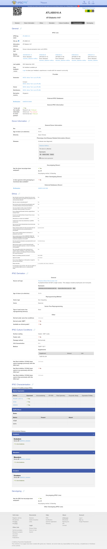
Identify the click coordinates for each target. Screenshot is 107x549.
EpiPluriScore (17, 410)
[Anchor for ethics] (18, 193)
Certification (49, 520)
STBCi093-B (75, 55)
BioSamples (16, 101)
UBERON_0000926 (25, 459)
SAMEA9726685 (27, 101)
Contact (64, 525)
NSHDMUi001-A (27, 55)
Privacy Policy (70, 6)
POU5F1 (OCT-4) (18, 399)
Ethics (41, 23)
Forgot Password (83, 521)
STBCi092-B (42, 55)
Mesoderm (16, 452)
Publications (16, 537)
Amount (69, 353)
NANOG (15, 405)
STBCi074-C (91, 55)
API (63, 523)
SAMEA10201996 (43, 188)
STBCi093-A (58, 55)
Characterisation (77, 23)
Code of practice (33, 520)
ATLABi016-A (26, 36)
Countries (15, 534)
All (15, 521)
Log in (80, 518)
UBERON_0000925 (25, 441)
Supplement (42, 353)
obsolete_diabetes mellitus (30, 58)
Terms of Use (33, 530)
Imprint (31, 532)
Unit (82, 353)
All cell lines (16, 520)
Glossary (48, 523)
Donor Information (29, 23)
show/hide (15, 71)
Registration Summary (88, 8)
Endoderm (16, 434)
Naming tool (65, 521)
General (17, 23)
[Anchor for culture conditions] (34, 329)
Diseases (15, 536)
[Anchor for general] (20, 28)
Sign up (81, 520)
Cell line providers (17, 530)
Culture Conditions (64, 23)
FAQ (47, 518)
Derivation (52, 23)
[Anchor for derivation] (27, 273)
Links (30, 521)
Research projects (17, 532)
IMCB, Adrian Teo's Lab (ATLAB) (32, 77)
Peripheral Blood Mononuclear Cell (47, 281)
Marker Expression (18, 391)
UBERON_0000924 (25, 477)
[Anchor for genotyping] (23, 491)
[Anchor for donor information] (28, 121)
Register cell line (17, 518)
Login (93, 3)
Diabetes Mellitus (44, 145)
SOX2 (14, 402)
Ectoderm (16, 471)
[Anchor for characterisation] (32, 384)
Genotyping (90, 23)
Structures (65, 520)
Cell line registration (51, 521)
